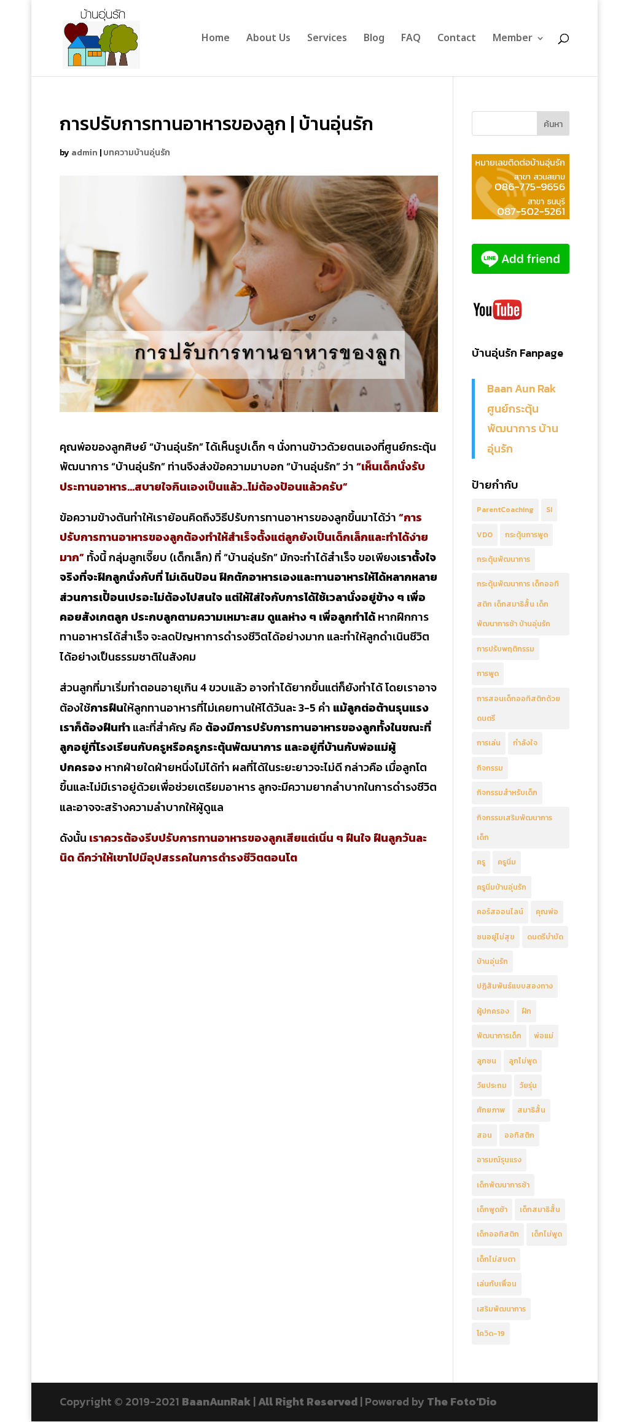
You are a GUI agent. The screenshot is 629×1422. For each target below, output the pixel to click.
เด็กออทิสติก (498, 1234)
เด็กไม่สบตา (496, 1259)
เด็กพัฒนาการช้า (503, 1185)
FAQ (411, 39)
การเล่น (489, 742)
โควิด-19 (491, 1333)
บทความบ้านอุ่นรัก (136, 152)
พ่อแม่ (543, 1035)
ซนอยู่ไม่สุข (496, 936)
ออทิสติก (519, 1135)
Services (327, 39)
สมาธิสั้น (531, 1110)
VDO (485, 534)
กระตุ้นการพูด (526, 534)
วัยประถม (492, 1085)
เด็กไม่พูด (546, 1234)
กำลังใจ (525, 742)
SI (549, 509)
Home (215, 39)
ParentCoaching (505, 509)
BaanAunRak (216, 1401)
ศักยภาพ (491, 1110)
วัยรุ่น (528, 1085)
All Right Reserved (307, 1401)
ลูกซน (486, 1060)
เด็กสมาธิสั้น (540, 1209)
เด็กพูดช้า (492, 1209)
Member (513, 39)
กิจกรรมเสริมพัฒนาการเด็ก (514, 827)
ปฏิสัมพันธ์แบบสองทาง (515, 986)
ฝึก (526, 1011)
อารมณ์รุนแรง (499, 1159)
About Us (268, 39)
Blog (374, 39)
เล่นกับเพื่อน (497, 1283)
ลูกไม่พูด (523, 1060)
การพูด (488, 673)
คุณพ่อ (547, 911)
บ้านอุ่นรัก (492, 961)
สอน (484, 1135)
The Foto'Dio (462, 1401)
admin (84, 152)
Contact (456, 39)
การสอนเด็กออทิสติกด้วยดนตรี (518, 708)
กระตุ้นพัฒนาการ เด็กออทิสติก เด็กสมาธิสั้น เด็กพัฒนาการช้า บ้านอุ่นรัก (518, 603)
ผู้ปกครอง (493, 1011)
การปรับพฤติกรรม (505, 649)
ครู (481, 862)
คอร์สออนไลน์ (500, 911)
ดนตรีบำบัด (545, 936)
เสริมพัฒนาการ (501, 1309)
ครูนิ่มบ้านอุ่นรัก (501, 887)
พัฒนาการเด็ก (499, 1035)
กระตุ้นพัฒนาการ (503, 559)
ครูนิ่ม (507, 862)
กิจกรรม (490, 768)
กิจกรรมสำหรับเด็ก (507, 792)
